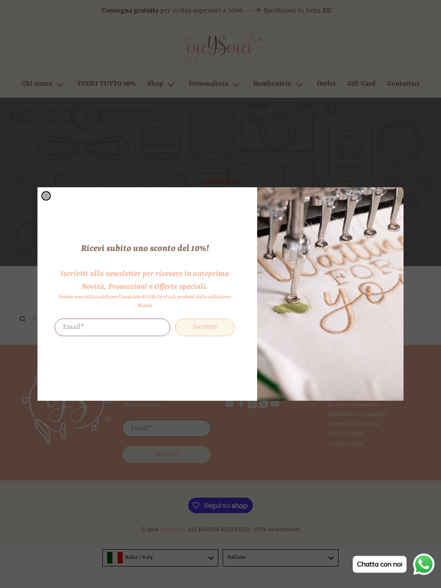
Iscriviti (205, 327)
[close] (46, 196)
